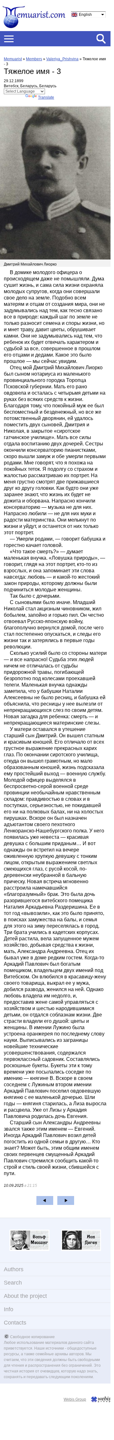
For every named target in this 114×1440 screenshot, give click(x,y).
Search (13, 1282)
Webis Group (75, 1399)
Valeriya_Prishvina (62, 59)
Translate (46, 97)
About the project (25, 1296)
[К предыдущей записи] (44, 1200)
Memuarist (13, 59)
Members (34, 59)
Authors (13, 1269)
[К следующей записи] (65, 1200)
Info (8, 1309)
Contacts (15, 1322)
